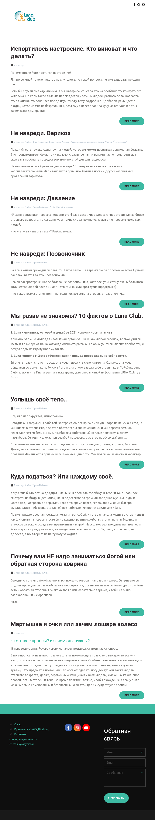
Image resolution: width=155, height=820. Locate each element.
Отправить (116, 798)
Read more (131, 121)
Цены (62, 33)
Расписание (21, 33)
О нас (98, 33)
